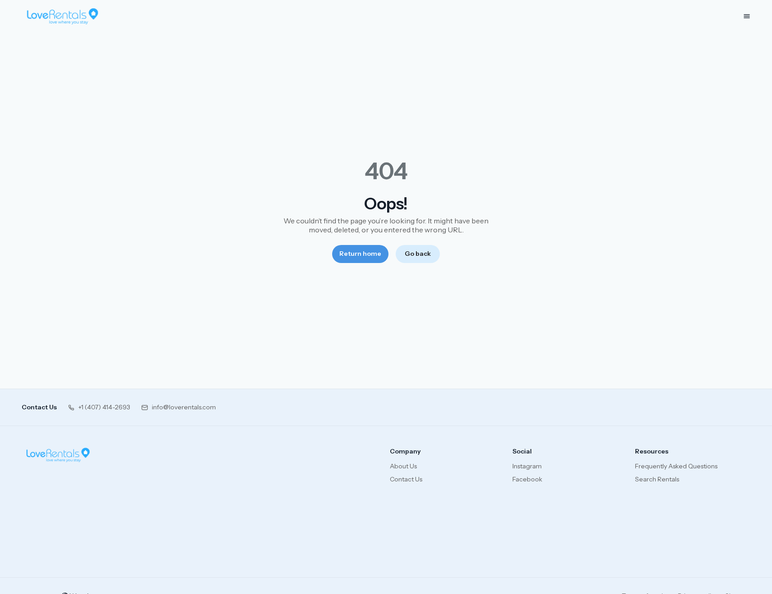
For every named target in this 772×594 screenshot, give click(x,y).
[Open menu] (747, 16)
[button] (99, 407)
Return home (360, 253)
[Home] (58, 455)
